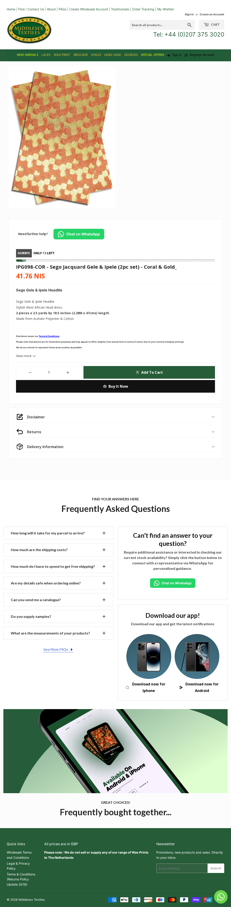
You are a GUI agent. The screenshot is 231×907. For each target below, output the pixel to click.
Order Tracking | (144, 9)
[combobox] (162, 25)
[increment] (68, 372)
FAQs (62, 9)
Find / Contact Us (31, 9)
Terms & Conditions (49, 336)
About (51, 9)
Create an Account (212, 14)
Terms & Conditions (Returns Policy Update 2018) (21, 879)
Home (11, 9)
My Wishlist (165, 9)
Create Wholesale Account (88, 9)
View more (24, 356)
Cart (215, 24)
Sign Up (215, 868)
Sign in (189, 14)
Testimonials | (121, 9)
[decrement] (30, 372)
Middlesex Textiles (31, 899)
